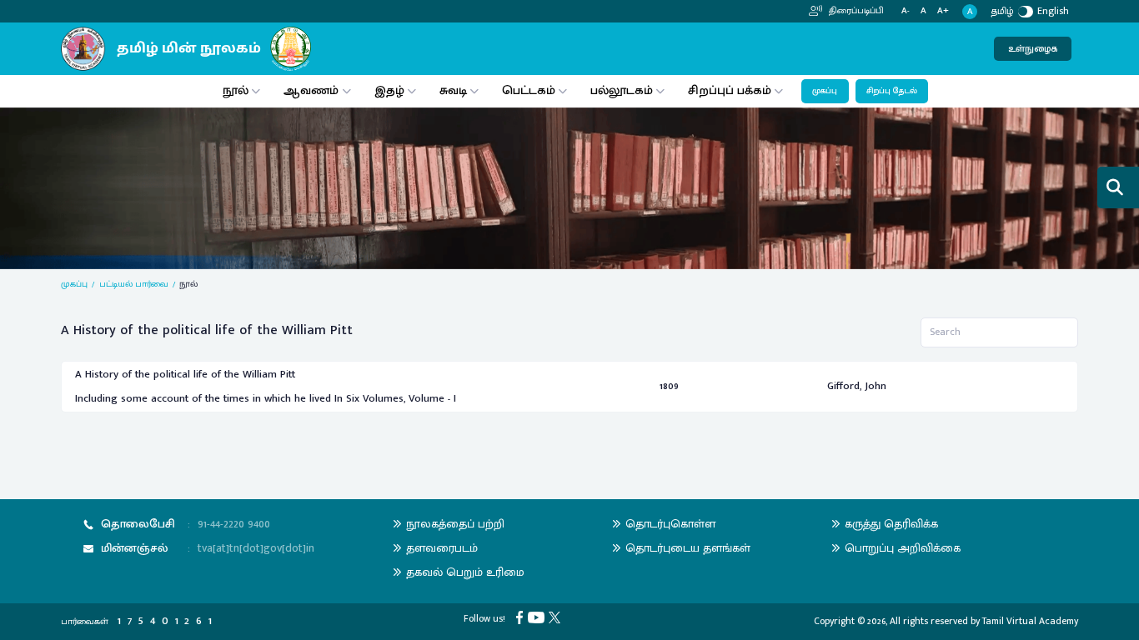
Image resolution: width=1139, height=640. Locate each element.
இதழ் (389, 90)
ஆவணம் (312, 90)
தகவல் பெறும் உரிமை (465, 572)
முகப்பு (824, 91)
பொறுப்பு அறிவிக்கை (903, 548)
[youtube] (538, 617)
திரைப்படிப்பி (855, 10)
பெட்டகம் (528, 90)
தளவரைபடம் (442, 548)
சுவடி (453, 90)
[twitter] (556, 617)
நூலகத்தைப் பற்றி (455, 523)
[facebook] (521, 617)
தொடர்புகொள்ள (670, 523)
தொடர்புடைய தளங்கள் (687, 548)
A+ (943, 11)
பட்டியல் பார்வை (133, 284)
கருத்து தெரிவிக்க (891, 523)
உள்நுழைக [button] (1032, 49)
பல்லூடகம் (621, 90)
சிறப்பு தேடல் (891, 91)
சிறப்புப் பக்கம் (729, 90)
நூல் (235, 90)
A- (905, 11)
